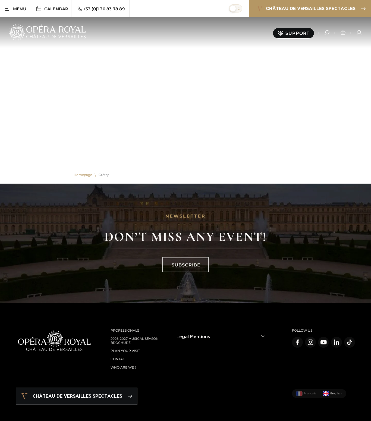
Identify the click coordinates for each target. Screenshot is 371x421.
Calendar (56, 8)
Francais (310, 393)
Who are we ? (124, 367)
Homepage (83, 175)
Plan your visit (125, 351)
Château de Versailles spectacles (311, 8)
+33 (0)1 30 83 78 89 (104, 8)
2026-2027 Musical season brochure (135, 340)
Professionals (125, 330)
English (336, 393)
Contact (119, 359)
